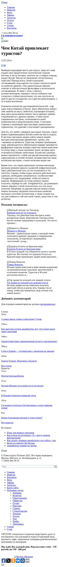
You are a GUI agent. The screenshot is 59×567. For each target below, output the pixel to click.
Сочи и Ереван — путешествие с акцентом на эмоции (27, 351)
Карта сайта (12, 487)
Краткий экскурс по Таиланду (22, 212)
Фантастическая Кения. (12, 376)
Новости (11, 10)
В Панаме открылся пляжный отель (18, 395)
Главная (11, 7)
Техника (17, 513)
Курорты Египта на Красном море (23, 249)
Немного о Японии (16, 231)
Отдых (16, 503)
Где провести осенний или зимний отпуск (27, 282)
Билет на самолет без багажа (21, 443)
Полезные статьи (15, 490)
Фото (9, 12)
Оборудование (20, 498)
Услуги (10, 20)
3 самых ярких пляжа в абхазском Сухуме (21, 319)
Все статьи (6, 366)
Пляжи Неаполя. (15, 264)
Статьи (10, 25)
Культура (17, 495)
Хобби (16, 521)
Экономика (18, 524)
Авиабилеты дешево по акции (22, 445)
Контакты (11, 28)
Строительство (20, 511)
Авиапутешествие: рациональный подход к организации (29, 341)
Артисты (11, 17)
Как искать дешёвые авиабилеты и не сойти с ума (31, 440)
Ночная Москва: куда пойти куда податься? (22, 385)
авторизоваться (47, 304)
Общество (17, 500)
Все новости (7, 422)
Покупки (17, 506)
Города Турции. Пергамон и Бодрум (19, 361)
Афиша (10, 15)
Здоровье (17, 493)
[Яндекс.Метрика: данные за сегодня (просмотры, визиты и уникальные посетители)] (23, 556)
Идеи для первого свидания (20, 432)
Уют (15, 519)
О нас (9, 23)
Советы (16, 508)
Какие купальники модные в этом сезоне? (21, 417)
